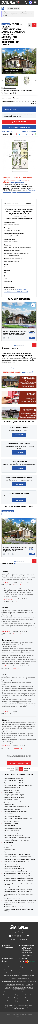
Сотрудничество (18, 998)
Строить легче (7, 177)
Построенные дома (8, 995)
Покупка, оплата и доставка (28, 967)
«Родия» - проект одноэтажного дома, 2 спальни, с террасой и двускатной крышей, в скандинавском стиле (16, 333)
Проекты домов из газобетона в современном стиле (18, 894)
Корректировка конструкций (12, 975)
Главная (5, 967)
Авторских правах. (19, 1008)
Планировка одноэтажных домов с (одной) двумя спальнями (19, 883)
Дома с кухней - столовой (12, 809)
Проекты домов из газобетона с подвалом (17, 887)
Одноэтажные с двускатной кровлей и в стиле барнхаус (18, 909)
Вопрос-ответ (28, 90)
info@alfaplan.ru (8, 958)
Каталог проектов (13, 967)
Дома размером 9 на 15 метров (14, 795)
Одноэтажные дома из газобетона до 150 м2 (18, 873)
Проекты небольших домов (12, 816)
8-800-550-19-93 (26, 947)
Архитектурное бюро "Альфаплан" (19, 931)
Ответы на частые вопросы (26, 970)
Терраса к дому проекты (11, 821)
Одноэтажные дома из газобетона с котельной (19, 880)
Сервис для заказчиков (19, 421)
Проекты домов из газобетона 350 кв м (16, 861)
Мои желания (20, 984)
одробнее (31, 372)
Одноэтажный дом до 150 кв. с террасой (16, 840)
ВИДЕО (19, 181)
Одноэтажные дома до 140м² (13, 907)
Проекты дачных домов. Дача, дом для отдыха (18, 818)
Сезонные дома (9, 814)
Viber (5, 961)
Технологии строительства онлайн (14, 992)
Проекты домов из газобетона (13, 778)
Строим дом (29, 984)
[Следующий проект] (21, 769)
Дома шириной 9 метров (11, 790)
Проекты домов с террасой (12, 828)
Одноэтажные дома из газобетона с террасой (18, 878)
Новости (10, 998)
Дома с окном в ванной (11, 823)
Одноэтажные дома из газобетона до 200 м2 (18, 876)
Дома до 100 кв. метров (11, 830)
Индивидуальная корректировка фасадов (14, 981)
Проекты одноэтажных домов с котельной (17, 857)
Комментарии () (10, 93)
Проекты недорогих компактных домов (16, 806)
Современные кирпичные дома (14, 868)
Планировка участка (28, 975)
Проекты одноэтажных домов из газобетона (18, 785)
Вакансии (27, 998)
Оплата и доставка (10, 88)
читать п (24, 372)
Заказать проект (20, 122)
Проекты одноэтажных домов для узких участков (19, 859)
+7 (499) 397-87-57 (26, 955)
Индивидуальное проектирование (19, 978)
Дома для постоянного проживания (15, 811)
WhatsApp (24, 958)
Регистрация (23, 939)
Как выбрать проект (11, 972)
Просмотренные (10, 984)
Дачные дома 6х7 (9, 849)
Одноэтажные (8, 842)
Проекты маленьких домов (12, 833)
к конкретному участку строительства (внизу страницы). (19, 191)
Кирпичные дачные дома (12, 864)
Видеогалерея (19, 995)
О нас (26, 995)
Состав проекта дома (17, 182)
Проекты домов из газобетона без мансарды (18, 889)
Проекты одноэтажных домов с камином (17, 854)
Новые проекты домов (11, 799)
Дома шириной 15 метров (12, 792)
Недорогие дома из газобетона (13, 845)
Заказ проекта (32, 981)
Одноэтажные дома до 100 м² (13, 783)
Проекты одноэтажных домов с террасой (17, 837)
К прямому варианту (11, 71)
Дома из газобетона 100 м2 (12, 787)
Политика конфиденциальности (16, 1001)
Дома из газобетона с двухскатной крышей (17, 891)
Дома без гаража (9, 804)
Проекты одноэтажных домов (13, 780)
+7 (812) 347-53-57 (26, 952)
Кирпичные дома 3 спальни (12, 866)
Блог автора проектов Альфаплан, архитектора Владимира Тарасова (19, 988)
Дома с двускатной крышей (12, 802)
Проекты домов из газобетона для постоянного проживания (19, 903)
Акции (29, 1001)
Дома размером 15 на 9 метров (14, 797)
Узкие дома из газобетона (12, 898)
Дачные (6, 847)
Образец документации (11, 90)
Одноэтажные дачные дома (12, 852)
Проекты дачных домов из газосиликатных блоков (20, 900)
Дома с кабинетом (9, 825)
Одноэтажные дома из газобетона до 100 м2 (18, 871)
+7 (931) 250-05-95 (26, 949)
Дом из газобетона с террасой (13, 835)
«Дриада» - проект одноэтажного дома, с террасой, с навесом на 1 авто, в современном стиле (15, 549)
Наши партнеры (29, 992)
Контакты (32, 995)
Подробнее (10, 324)
